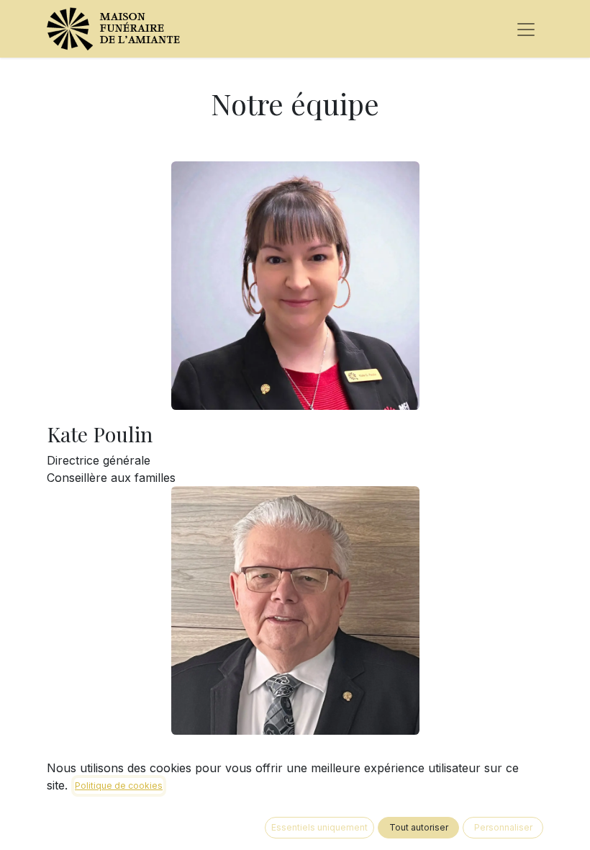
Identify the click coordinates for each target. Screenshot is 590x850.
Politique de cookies (119, 785)
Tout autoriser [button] (418, 827)
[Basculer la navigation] (526, 29)
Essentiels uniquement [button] (319, 827)
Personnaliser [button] (503, 827)
